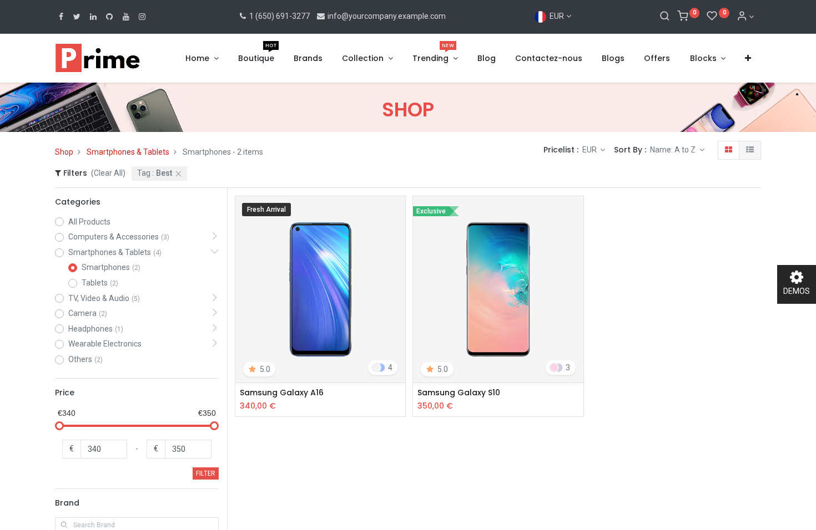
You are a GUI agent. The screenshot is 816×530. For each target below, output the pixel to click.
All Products (89, 221)
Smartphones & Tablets (128, 151)
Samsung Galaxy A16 (282, 393)
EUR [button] (590, 149)
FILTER (205, 473)
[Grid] (728, 150)
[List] (750, 150)
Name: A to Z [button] (673, 149)
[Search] (664, 16)
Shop (64, 151)
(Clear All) (108, 173)
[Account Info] (745, 16)
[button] (748, 59)
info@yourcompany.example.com (387, 16)
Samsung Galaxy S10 (458, 393)
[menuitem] (256, 59)
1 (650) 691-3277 (279, 16)
